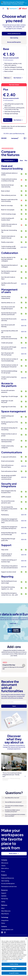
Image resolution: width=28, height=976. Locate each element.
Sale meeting (5, 881)
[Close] (26, 939)
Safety (3, 901)
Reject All (14, 968)
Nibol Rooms (5, 913)
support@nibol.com (7, 929)
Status (3, 923)
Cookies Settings (14, 964)
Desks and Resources (7, 878)
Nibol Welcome (5, 911)
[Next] (23, 665)
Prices (3, 871)
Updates (3, 896)
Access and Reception (8, 883)
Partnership (4, 898)
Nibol (2, 908)
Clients (3, 865)
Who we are (4, 863)
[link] (25, 776)
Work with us (5, 868)
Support (3, 893)
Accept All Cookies (14, 973)
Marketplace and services (9, 886)
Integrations (4, 920)
